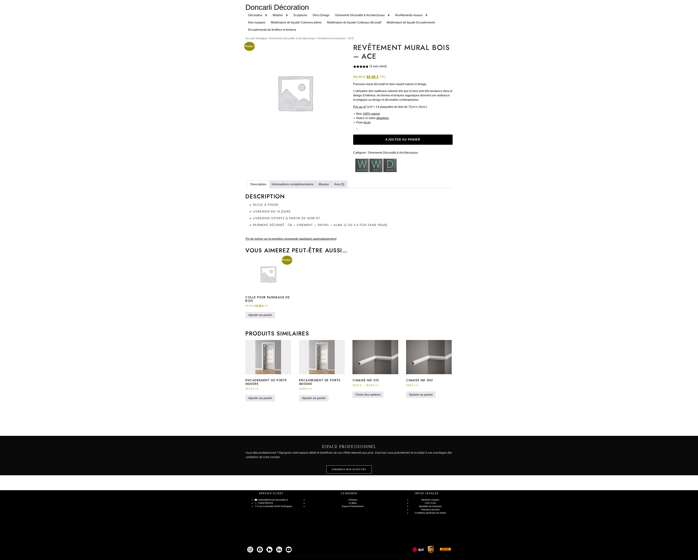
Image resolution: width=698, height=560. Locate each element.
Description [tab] (258, 184)
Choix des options (368, 394)
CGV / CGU (430, 503)
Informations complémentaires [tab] (293, 184)
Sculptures (300, 15)
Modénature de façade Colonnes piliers (296, 22)
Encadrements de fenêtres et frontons (272, 29)
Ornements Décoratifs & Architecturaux (360, 15)
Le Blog (352, 503)
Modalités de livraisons (430, 506)
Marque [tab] (324, 184)
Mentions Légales (430, 500)
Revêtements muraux (409, 15)
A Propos (352, 500)
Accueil (249, 38)
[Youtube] (289, 550)
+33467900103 (265, 503)
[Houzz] (269, 550)
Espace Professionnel (353, 506)
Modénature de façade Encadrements (411, 22)
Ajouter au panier (402, 139)
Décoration (255, 15)
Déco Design (321, 15)
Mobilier (278, 15)
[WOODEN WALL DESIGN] (375, 166)
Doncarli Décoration (277, 7)
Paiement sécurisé (430, 509)
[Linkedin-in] (279, 550)
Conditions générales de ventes (430, 513)
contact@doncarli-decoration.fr (273, 500)
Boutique (261, 38)
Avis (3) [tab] (339, 184)
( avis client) (378, 66)
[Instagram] (250, 550)
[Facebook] (260, 550)
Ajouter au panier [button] (260, 315)
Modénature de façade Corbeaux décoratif (354, 22)
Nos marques (256, 22)
